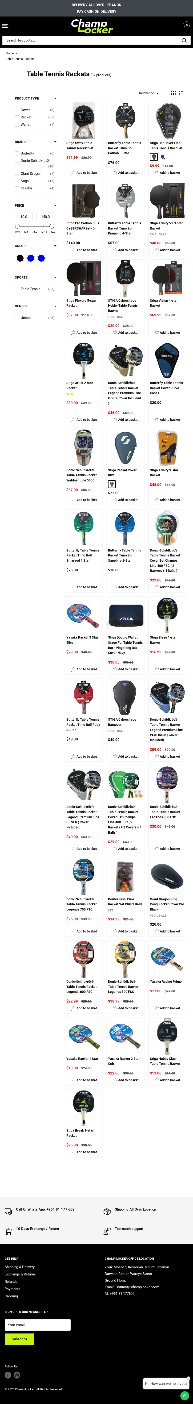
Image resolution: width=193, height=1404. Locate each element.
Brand (20, 142)
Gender (21, 306)
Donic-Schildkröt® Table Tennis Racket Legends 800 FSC (165, 812)
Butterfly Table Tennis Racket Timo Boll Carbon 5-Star (124, 148)
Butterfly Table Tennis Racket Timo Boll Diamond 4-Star (124, 228)
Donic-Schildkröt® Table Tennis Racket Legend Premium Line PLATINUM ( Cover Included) (166, 730)
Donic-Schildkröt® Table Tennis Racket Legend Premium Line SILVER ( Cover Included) (82, 817)
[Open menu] (5, 26)
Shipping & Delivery (20, 1267)
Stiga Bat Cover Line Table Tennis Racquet (166, 145)
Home (10, 53)
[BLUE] (162, 157)
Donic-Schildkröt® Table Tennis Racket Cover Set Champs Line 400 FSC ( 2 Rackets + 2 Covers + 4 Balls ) (124, 819)
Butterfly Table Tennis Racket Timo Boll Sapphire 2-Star (124, 555)
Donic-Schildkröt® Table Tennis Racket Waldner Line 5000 (81, 475)
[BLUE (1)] (41, 258)
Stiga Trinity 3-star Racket (164, 472)
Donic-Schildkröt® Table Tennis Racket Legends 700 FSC (81, 904)
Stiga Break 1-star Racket (79, 1132)
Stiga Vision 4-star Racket (164, 303)
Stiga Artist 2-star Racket (79, 385)
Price (19, 205)
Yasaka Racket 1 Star (82, 1059)
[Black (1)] (20, 258)
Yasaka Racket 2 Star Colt (124, 1061)
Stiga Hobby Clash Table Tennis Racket (165, 1061)
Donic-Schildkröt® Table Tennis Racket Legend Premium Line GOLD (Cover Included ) (124, 393)
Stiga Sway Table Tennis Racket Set (79, 145)
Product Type (27, 98)
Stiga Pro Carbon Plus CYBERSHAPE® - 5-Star (82, 228)
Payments (12, 1289)
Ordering (11, 1296)
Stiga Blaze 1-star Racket (163, 639)
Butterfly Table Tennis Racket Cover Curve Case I (166, 388)
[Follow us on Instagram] (17, 1375)
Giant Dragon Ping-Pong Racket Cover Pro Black (167, 904)
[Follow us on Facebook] (8, 1375)
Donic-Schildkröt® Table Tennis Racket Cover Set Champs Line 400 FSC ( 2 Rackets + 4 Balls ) (165, 560)
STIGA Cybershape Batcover (122, 722)
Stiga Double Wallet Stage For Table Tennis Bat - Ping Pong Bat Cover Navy (125, 645)
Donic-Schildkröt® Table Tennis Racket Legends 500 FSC (123, 987)
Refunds (11, 1281)
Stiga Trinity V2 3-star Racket (166, 225)
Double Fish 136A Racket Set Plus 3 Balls (125, 901)
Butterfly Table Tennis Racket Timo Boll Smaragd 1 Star (82, 555)
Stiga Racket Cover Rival (122, 472)
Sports (21, 277)
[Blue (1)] (31, 258)
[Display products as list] (181, 93)
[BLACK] (154, 157)
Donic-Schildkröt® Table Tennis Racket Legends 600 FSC (81, 987)
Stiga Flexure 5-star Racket (81, 303)
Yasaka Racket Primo (166, 981)
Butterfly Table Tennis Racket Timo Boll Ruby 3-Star (83, 724)
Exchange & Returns (20, 1274)
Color (20, 246)
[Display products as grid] (173, 93)
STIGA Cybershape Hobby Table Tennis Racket (123, 306)
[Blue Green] (112, 484)
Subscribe (19, 1339)
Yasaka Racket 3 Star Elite (82, 639)
